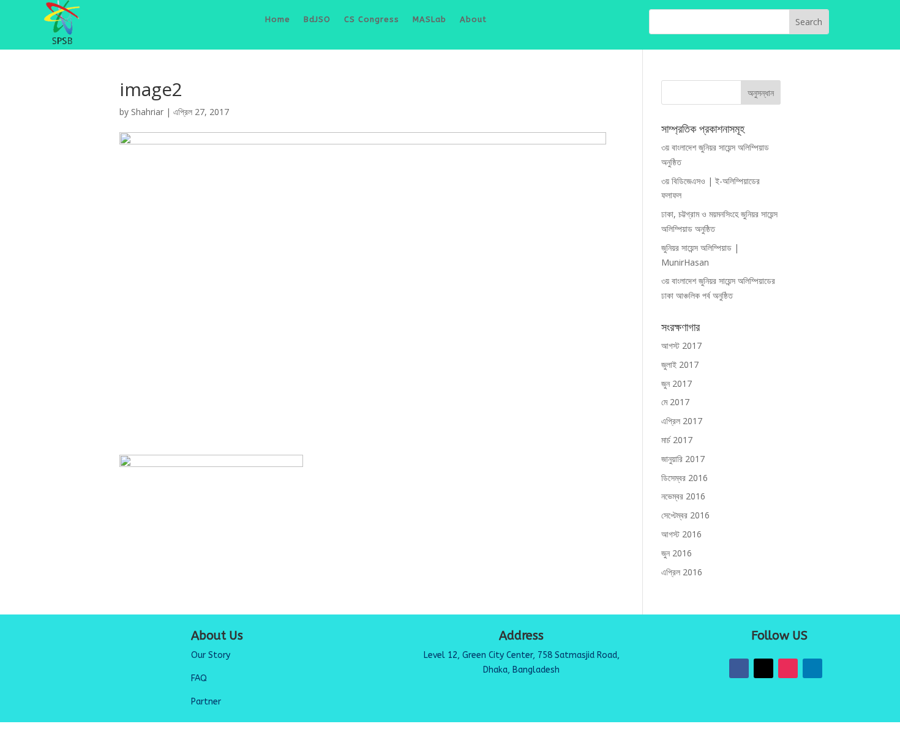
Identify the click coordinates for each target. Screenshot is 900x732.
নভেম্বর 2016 (683, 496)
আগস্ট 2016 (681, 534)
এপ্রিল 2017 (681, 421)
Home (277, 19)
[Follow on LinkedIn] (812, 668)
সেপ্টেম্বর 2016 (685, 515)
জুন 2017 (676, 383)
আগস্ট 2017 (681, 345)
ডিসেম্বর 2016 (684, 478)
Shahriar (147, 112)
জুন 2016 (676, 553)
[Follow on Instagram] (788, 668)
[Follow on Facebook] (739, 668)
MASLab (429, 19)
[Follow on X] (763, 668)
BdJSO (317, 19)
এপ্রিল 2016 (681, 572)
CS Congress (371, 19)
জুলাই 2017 (680, 364)
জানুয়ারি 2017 (683, 459)
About (473, 19)
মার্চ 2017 (676, 440)
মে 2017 (675, 402)
